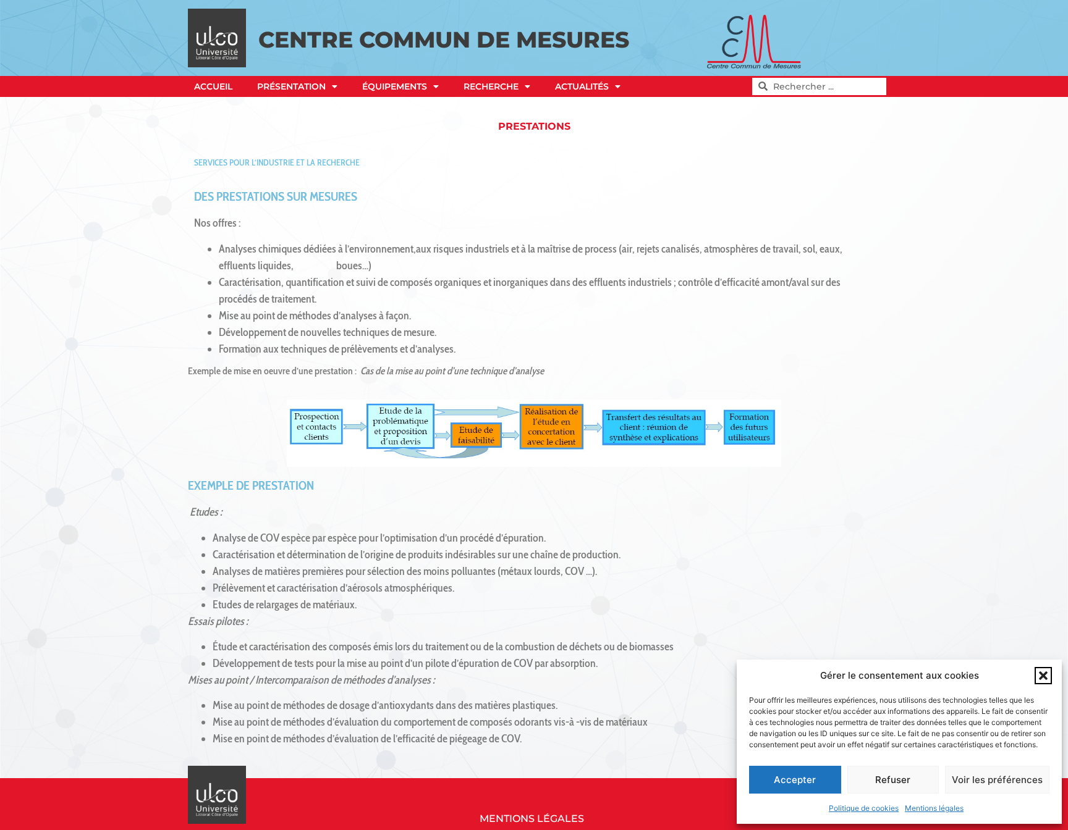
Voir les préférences (997, 780)
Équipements (394, 86)
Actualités (582, 86)
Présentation (291, 86)
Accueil (213, 86)
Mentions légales (934, 808)
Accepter (795, 780)
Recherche (491, 86)
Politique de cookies (864, 808)
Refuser (892, 780)
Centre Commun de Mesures (443, 39)
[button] (1043, 675)
